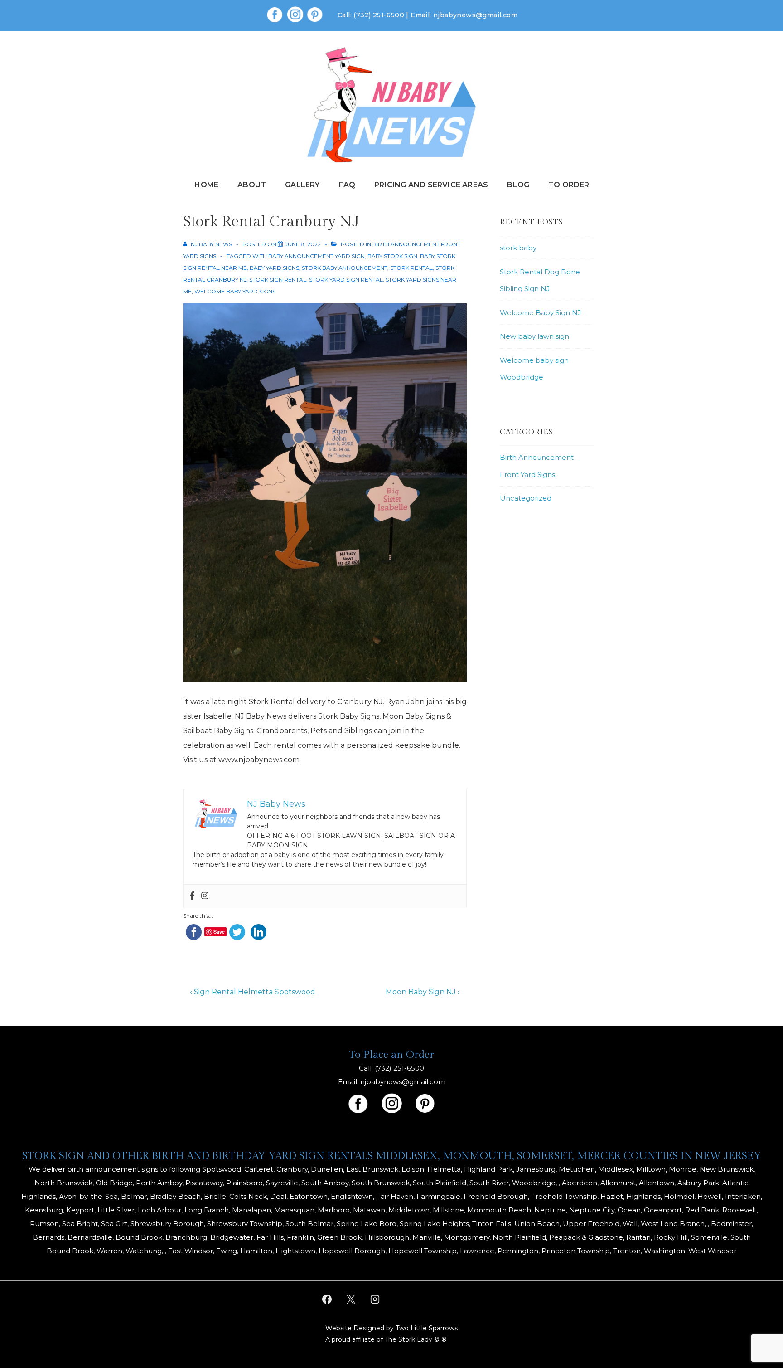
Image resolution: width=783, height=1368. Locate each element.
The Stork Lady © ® (416, 1339)
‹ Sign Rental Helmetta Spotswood (252, 992)
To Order (569, 184)
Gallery (302, 184)
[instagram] (375, 1299)
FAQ (347, 184)
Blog (518, 184)
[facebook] (327, 1299)
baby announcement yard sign (316, 256)
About (251, 184)
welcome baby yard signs (235, 291)
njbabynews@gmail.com (475, 15)
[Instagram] (205, 896)
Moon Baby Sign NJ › (423, 992)
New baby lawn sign (534, 336)
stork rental (411, 267)
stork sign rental (277, 279)
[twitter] (351, 1299)
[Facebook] (192, 896)
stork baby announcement (344, 267)
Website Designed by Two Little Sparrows (391, 1328)
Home (206, 184)
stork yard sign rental (346, 279)
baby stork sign (392, 256)
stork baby (518, 247)
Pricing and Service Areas (431, 184)
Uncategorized (525, 498)
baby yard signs (274, 267)
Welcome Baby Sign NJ (540, 312)
